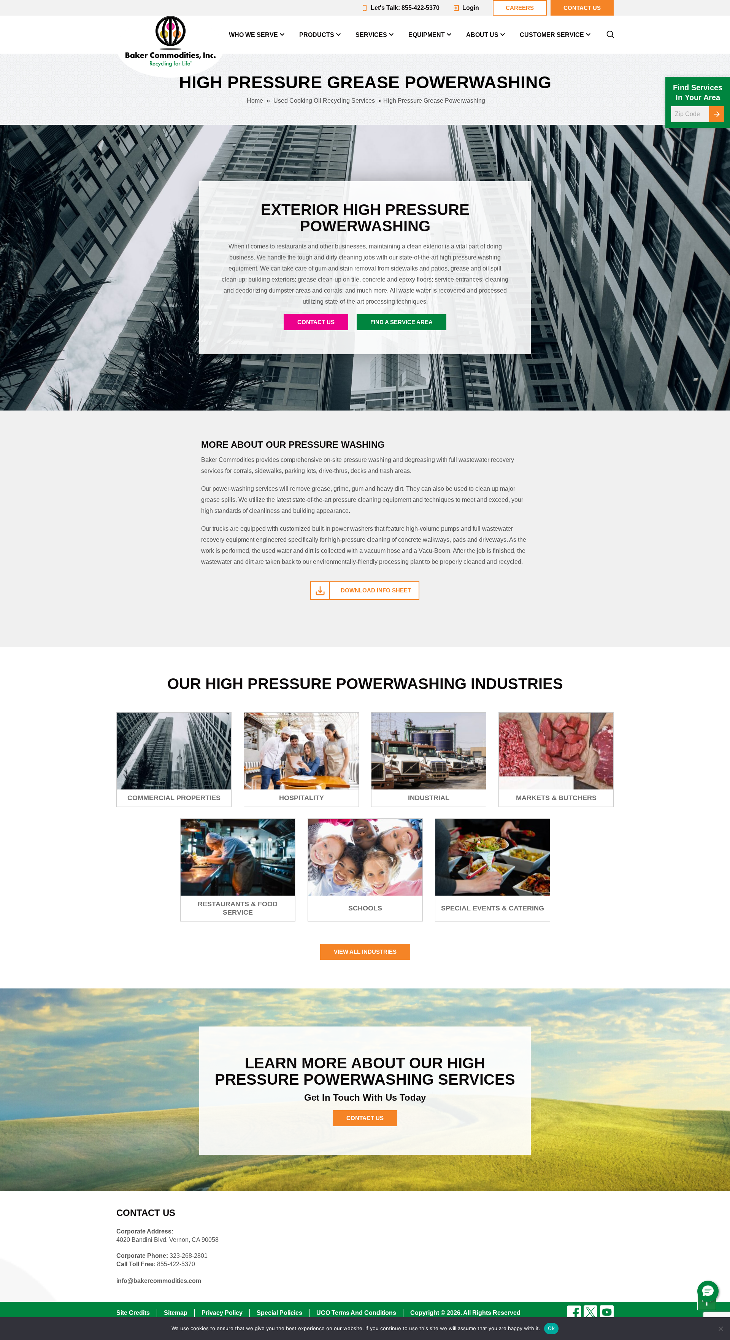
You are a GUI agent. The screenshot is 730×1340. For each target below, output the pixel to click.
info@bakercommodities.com (158, 1281)
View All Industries (365, 952)
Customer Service (552, 35)
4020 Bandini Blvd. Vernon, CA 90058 (167, 1240)
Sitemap (175, 1313)
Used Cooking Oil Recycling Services (324, 100)
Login (470, 8)
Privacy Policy (222, 1313)
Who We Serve (253, 35)
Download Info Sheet (376, 590)
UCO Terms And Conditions (356, 1313)
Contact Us (316, 322)
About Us (482, 35)
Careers (520, 8)
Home (255, 100)
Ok (551, 1328)
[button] (708, 1291)
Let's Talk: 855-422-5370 (405, 8)
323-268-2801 (189, 1255)
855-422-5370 (176, 1264)
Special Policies (279, 1313)
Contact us (582, 8)
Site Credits (133, 1313)
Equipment (426, 35)
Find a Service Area (401, 322)
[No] (720, 1328)
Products (316, 35)
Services (371, 35)
